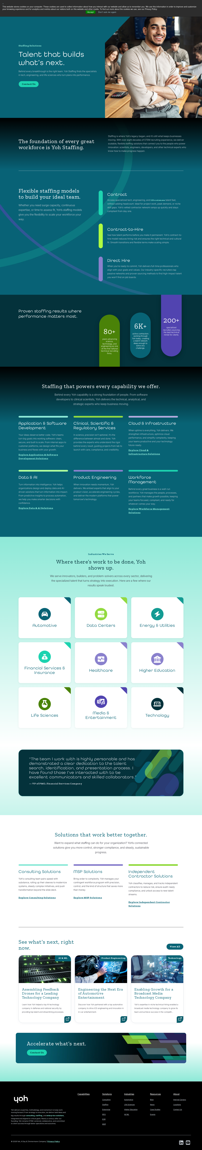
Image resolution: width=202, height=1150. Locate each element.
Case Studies (155, 1109)
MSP (104, 1124)
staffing (39, 1115)
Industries (129, 1094)
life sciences (158, 200)
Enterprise (106, 1109)
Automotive (128, 1100)
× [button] (3, 3)
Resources (155, 1094)
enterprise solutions (55, 1115)
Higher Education (131, 1109)
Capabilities (84, 1094)
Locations (177, 1105)
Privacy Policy (54, 1141)
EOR (104, 1119)
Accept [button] (90, 12)
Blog (151, 1100)
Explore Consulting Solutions (37, 897)
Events (152, 1114)
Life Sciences (129, 1105)
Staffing (105, 1105)
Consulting (106, 1100)
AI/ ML (126, 1114)
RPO (104, 1114)
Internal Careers (179, 1100)
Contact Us (28, 84)
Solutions (107, 1094)
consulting (30, 1115)
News (152, 1105)
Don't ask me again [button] (107, 12)
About (176, 1094)
